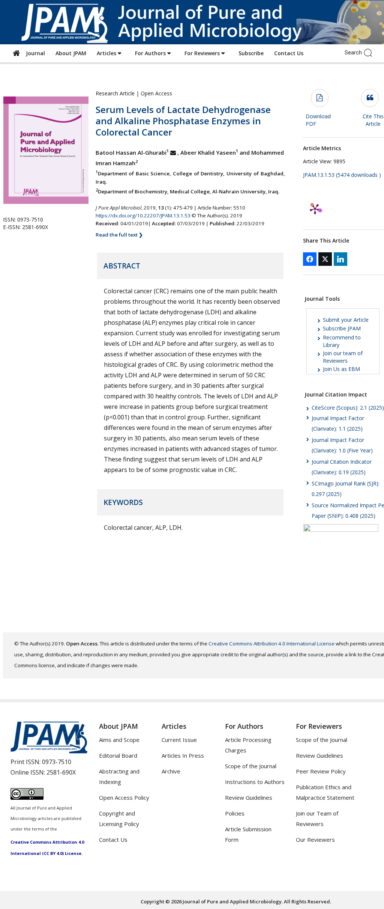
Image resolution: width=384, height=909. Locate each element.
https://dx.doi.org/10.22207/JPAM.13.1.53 (143, 215)
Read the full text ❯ (119, 234)
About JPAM (71, 53)
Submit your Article (346, 319)
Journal (34, 53)
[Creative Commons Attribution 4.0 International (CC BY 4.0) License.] (27, 797)
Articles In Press (183, 755)
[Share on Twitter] (325, 259)
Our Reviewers (315, 839)
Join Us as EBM (341, 368)
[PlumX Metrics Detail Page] (315, 209)
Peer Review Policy (321, 771)
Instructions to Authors (255, 781)
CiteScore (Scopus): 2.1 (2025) (348, 407)
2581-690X (61, 772)
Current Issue (179, 739)
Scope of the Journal (250, 766)
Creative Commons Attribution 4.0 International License (271, 643)
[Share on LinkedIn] (340, 259)
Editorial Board (118, 755)
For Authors (151, 53)
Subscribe (251, 53)
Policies (234, 813)
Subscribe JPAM (342, 328)
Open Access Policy (124, 797)
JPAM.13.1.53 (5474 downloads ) (342, 174)
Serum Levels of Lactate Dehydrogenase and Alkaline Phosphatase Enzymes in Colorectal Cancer (183, 120)
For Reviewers (202, 53)
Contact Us (288, 53)
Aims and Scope (119, 739)
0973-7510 (56, 762)
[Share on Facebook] (309, 259)
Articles (107, 53)
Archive (171, 771)
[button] (369, 52)
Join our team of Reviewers (343, 357)
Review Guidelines (248, 797)
